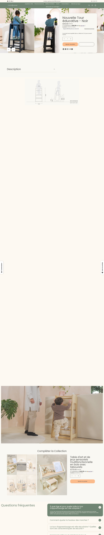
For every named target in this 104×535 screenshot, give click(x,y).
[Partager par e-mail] (72, 49)
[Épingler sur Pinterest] (68, 49)
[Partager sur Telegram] (70, 49)
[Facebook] (8, 1)
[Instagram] (9, 1)
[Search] (89, 5)
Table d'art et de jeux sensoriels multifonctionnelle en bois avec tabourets (81, 462)
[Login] (92, 5)
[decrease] (64, 39)
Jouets (57, 4)
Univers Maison (65, 4)
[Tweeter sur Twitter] (66, 49)
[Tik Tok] (13, 1)
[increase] (70, 39)
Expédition (64, 27)
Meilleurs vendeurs (49, 4)
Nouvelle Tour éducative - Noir (75, 19)
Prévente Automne (39, 4)
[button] (95, 5)
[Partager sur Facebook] (63, 49)
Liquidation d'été (29, 4)
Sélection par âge (75, 4)
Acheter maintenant (86, 44)
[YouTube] (11, 1)
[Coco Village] (12, 5)
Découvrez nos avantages (52, 6)
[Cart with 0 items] (95, 5)
